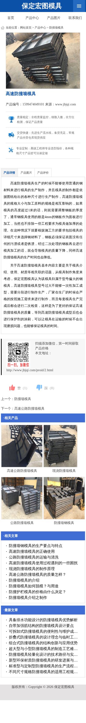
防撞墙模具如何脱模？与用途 (34, 586)
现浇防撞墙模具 (64, 471)
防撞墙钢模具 (64, 523)
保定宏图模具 (42, 6)
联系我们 (75, 18)
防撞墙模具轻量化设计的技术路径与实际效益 (44, 654)
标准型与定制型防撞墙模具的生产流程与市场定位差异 (44, 666)
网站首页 (26, 27)
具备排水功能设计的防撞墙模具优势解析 (43, 620)
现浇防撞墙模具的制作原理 (32, 569)
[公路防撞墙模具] (22, 518)
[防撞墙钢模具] (64, 518)
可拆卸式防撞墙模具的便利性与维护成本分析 (44, 631)
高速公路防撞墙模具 (29, 408)
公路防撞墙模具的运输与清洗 (34, 557)
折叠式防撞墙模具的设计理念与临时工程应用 (44, 637)
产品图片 (53, 18)
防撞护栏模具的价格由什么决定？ (37, 592)
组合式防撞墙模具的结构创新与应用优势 (43, 643)
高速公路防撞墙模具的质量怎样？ (37, 574)
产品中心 (32, 18)
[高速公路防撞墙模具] (22, 466)
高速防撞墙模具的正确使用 (32, 551)
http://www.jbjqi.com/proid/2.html (29, 370)
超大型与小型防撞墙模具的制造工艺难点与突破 (44, 649)
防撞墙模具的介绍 (24, 580)
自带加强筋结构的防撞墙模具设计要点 (41, 626)
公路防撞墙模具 (22, 523)
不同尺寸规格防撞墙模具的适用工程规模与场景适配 (44, 672)
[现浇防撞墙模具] (60, 466)
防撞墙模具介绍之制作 (28, 597)
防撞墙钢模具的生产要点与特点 (35, 546)
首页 (10, 18)
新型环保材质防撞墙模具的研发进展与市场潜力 (44, 660)
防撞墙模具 (56, 27)
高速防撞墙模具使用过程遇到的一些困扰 (43, 563)
